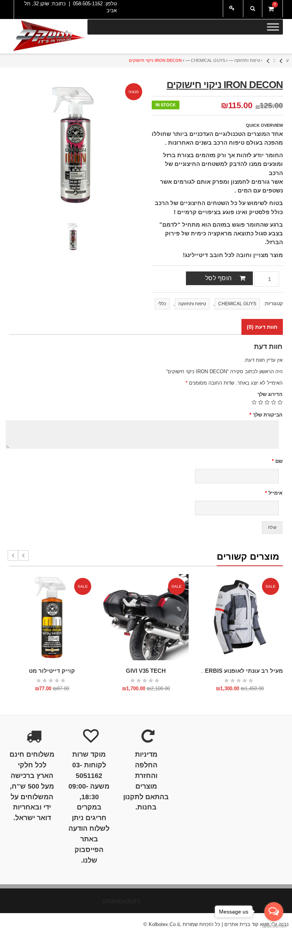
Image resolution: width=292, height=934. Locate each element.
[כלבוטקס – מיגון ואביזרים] (48, 36)
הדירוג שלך (269, 394)
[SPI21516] (73, 236)
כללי (162, 303)
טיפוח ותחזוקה (247, 60)
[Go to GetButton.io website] (274, 926)
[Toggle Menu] (273, 26)
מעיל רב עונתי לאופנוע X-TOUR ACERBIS (228, 670)
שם (277, 461)
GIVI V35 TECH (146, 670)
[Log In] (233, 8)
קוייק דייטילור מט (52, 670)
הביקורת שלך (265, 415)
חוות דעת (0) (262, 327)
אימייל (273, 493)
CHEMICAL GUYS (208, 60)
